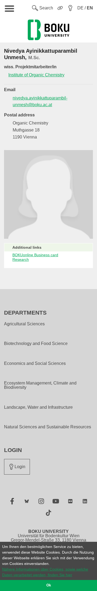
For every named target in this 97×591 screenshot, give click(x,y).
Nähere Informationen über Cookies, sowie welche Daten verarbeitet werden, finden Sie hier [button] (45, 572)
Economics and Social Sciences (35, 363)
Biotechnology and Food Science (36, 343)
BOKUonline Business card (35, 255)
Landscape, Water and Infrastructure (38, 407)
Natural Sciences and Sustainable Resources (47, 427)
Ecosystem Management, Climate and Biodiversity (40, 385)
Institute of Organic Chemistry (36, 75)
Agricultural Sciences (24, 324)
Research (20, 259)
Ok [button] (48, 585)
